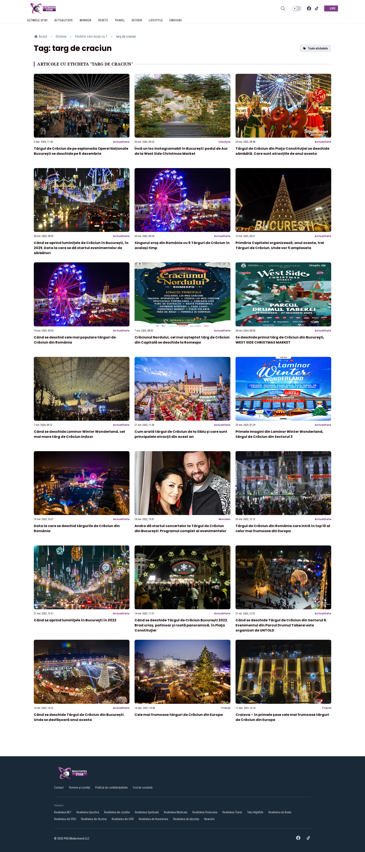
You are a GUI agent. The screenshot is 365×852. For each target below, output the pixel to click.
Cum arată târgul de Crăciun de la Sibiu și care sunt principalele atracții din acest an (181, 434)
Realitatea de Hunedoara (153, 819)
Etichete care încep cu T (91, 36)
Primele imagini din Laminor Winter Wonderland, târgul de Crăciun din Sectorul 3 (279, 434)
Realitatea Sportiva (87, 812)
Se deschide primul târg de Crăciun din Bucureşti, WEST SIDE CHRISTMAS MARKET (280, 340)
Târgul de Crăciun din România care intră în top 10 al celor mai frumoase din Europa (283, 528)
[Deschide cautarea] (283, 8)
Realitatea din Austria (94, 819)
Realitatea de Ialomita (186, 819)
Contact (59, 787)
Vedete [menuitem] (103, 20)
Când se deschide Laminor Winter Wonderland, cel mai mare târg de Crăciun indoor (79, 434)
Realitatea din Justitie (117, 812)
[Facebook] (309, 8)
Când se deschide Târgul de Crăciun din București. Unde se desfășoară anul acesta (79, 717)
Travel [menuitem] (120, 20)
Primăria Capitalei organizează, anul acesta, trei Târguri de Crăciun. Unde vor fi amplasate (280, 245)
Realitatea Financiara (204, 812)
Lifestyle (224, 142)
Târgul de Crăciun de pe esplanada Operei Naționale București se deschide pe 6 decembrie (81, 151)
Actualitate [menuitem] (63, 20)
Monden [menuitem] (85, 20)
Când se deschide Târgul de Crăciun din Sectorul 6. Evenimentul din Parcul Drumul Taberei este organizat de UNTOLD (281, 625)
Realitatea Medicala (175, 812)
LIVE (332, 8)
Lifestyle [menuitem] (156, 20)
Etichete (61, 36)
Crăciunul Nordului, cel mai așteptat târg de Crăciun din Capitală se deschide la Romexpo (182, 340)
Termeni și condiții (79, 787)
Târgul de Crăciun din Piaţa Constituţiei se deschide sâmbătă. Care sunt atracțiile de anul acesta (282, 151)
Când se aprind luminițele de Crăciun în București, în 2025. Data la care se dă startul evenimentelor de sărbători (81, 247)
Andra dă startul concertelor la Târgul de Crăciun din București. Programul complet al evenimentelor (180, 528)
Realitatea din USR (123, 819)
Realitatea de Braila (279, 812)
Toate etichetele (318, 48)
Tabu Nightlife (255, 812)
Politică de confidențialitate (111, 787)
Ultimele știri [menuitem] (37, 20)
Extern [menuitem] (137, 20)
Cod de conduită (143, 787)
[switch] (296, 8)
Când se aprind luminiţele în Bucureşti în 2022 (75, 620)
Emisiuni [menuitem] (175, 20)
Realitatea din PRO (65, 819)
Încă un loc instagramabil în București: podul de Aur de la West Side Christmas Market (181, 151)
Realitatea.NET (62, 812)
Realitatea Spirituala (147, 812)
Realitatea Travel (232, 812)
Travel (225, 708)
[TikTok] (316, 8)
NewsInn (209, 819)
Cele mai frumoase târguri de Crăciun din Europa (179, 714)
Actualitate (121, 142)
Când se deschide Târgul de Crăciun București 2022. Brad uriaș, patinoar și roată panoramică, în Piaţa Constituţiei (181, 625)
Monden (224, 519)
